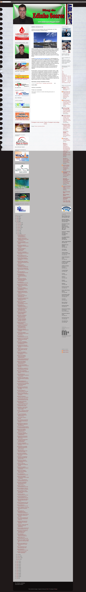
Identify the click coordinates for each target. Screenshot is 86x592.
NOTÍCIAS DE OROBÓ (65, 132)
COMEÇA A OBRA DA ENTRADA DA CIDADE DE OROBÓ (22, 464)
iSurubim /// (65, 158)
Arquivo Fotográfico (66, 88)
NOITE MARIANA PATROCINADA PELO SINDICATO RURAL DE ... (22, 535)
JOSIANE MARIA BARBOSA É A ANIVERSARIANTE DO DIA (23, 359)
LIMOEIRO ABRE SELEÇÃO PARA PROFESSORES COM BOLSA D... (23, 262)
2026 (17, 216)
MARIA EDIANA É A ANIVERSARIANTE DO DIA (22, 550)
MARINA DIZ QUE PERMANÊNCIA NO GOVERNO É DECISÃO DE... (23, 265)
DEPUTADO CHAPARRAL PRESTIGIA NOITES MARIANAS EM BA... (22, 316)
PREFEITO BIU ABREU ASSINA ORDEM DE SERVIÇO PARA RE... (23, 540)
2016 (17, 570)
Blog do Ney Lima (66, 91)
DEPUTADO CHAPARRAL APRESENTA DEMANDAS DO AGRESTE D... (22, 342)
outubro (18, 225)
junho (18, 232)
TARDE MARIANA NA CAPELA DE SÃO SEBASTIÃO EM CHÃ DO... (22, 500)
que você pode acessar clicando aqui (41, 58)
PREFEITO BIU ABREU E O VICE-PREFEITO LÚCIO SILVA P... (22, 544)
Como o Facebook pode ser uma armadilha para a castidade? (66, 168)
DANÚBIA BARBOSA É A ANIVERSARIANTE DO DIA (22, 382)
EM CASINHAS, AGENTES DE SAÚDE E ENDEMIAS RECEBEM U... (22, 299)
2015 (17, 571)
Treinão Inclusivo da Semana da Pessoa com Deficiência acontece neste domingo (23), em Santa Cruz (66, 95)
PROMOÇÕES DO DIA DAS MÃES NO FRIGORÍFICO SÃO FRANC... (22, 437)
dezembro (19, 222)
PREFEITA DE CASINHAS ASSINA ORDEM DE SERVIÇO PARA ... (22, 313)
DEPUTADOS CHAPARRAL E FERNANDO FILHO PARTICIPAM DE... (22, 531)
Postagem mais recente (37, 122)
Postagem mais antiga (53, 122)
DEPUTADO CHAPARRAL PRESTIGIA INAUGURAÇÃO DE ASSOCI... (22, 253)
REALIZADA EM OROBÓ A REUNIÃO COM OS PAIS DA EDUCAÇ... (22, 365)
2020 (17, 564)
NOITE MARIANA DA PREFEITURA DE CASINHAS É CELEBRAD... (23, 375)
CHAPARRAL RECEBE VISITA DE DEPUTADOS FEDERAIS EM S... (23, 378)
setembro (19, 227)
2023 (17, 221)
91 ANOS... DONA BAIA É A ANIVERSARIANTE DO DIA (22, 480)
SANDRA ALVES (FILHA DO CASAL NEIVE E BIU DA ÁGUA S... (22, 349)
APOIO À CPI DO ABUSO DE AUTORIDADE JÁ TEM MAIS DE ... (23, 269)
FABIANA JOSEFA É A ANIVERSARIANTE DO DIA (22, 486)
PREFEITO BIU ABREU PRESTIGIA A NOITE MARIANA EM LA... (21, 362)
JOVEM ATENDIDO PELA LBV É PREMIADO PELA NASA (22, 503)
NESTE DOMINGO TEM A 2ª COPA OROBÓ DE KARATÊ (22, 489)
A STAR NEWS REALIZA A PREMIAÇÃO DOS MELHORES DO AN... (22, 309)
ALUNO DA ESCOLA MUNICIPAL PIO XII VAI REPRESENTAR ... (22, 295)
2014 (17, 573)
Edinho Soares (65, 350)
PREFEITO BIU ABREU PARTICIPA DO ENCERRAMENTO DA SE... (22, 302)
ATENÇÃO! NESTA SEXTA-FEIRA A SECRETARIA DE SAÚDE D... (22, 292)
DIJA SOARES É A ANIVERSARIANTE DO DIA (22, 336)
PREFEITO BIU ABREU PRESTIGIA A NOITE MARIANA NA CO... (21, 430)
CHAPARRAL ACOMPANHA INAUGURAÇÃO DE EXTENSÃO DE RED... (22, 326)
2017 (17, 568)
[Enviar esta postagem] (54, 83)
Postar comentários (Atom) (40, 126)
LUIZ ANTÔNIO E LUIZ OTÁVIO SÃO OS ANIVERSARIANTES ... (21, 235)
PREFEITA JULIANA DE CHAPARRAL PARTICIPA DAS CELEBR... (22, 461)
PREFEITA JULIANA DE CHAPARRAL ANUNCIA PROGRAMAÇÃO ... (22, 279)
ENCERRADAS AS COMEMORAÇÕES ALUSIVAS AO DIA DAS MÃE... (22, 276)
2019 (17, 565)
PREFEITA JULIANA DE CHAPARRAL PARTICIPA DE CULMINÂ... (22, 330)
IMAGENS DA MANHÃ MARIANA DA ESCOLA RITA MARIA (22, 242)
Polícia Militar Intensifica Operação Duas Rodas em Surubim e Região (66, 182)
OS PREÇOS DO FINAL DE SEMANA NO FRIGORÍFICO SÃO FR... (22, 346)
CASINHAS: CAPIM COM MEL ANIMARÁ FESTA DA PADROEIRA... (22, 525)
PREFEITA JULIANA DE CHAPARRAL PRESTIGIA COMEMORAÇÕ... (22, 433)
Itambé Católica (66, 165)
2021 (17, 562)
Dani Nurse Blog (66, 124)
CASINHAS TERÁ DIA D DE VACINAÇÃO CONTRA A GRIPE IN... (22, 522)
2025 (17, 218)
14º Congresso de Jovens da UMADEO (66, 140)
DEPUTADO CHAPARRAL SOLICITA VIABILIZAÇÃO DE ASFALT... (23, 371)
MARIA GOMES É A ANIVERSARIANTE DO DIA (22, 505)
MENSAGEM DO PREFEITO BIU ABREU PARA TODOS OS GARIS (22, 388)
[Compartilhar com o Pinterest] (36, 84)
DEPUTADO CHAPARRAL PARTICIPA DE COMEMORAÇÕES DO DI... (22, 402)
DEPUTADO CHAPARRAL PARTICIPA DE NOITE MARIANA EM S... (22, 483)
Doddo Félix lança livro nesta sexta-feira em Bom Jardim (66, 174)
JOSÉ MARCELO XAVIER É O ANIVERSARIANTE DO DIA (22, 369)
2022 (17, 561)
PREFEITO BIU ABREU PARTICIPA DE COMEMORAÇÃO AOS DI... (22, 323)
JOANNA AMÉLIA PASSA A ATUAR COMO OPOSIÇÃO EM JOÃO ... (22, 259)
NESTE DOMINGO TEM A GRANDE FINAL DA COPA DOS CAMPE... (22, 491)
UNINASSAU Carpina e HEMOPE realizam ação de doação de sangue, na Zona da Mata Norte (66, 127)
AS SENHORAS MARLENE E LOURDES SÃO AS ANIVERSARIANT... (22, 440)
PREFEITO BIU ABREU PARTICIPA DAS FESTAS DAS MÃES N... (22, 353)
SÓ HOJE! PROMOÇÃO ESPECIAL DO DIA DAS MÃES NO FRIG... (22, 415)
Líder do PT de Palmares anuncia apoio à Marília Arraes (66, 134)
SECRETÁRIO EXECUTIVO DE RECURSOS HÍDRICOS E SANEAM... (23, 515)
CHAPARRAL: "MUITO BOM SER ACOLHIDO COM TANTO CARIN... (22, 408)
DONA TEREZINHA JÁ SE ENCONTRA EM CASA (22, 547)
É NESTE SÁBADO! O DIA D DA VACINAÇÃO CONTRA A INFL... (23, 508)
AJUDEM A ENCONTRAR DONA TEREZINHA (21, 552)
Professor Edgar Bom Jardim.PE (66, 108)
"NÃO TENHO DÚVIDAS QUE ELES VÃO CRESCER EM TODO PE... (22, 518)
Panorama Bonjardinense (66, 179)
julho (18, 230)
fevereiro (19, 557)
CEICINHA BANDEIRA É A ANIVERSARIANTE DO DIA (22, 497)
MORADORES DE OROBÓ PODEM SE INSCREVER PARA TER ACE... (22, 447)
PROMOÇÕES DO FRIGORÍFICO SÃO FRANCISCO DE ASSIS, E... (22, 306)
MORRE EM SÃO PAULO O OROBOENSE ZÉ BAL (22, 405)
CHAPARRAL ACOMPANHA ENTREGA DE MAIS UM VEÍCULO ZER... (22, 457)
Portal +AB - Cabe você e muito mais (66, 201)
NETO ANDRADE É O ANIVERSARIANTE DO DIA (22, 474)
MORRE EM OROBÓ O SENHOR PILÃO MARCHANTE (21, 249)
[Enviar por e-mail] (32, 84)
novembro (19, 224)
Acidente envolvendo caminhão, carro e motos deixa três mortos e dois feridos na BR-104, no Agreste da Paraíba (67, 119)
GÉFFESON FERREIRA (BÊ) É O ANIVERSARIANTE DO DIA (23, 427)
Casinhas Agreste (66, 115)
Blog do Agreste (66, 100)
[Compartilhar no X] (34, 84)
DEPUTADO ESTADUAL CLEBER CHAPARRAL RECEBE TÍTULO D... (21, 319)
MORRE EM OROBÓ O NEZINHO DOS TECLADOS (22, 397)
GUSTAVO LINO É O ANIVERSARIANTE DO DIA (22, 495)
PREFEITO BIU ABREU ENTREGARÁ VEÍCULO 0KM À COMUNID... (23, 477)
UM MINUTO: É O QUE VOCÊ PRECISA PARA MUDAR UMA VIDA (22, 339)
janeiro (18, 559)
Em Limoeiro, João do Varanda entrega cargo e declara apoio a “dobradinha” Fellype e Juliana (67, 103)
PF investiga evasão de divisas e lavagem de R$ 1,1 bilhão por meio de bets (66, 111)
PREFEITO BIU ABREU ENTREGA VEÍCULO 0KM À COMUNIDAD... (22, 468)
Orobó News (65, 138)
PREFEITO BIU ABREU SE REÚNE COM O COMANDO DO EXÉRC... (22, 394)
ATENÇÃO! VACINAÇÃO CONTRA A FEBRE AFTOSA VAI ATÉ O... (22, 444)
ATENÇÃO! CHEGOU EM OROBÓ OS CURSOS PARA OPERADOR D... (22, 239)
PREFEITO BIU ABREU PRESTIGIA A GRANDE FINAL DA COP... (22, 471)
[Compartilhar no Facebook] (35, 84)
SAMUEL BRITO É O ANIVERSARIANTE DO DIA (22, 538)
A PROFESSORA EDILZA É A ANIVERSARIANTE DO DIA (22, 399)
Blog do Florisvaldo (65, 144)
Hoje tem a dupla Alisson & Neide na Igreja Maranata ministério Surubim (66, 161)
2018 (17, 567)
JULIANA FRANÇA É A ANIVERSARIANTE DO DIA (22, 391)
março (18, 556)
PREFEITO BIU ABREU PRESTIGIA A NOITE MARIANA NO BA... (21, 356)
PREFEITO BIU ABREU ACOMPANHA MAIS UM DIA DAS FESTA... (22, 333)
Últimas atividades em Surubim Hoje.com (66, 198)
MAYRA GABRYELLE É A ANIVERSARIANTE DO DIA (22, 256)
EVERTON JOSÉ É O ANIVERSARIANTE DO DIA (22, 272)
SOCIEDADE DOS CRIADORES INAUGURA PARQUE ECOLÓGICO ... (23, 384)
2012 (17, 576)
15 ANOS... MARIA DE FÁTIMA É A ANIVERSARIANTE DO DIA (22, 411)
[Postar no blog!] (33, 84)
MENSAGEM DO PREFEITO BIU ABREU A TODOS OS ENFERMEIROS (22, 424)
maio (18, 233)
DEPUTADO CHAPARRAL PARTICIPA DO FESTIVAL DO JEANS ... (22, 454)
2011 (17, 578)
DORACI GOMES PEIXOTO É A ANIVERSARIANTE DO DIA (23, 528)
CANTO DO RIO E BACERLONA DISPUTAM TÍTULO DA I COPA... (22, 450)
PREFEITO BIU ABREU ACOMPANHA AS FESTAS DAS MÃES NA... (22, 288)
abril (18, 554)
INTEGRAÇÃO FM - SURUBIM (67, 172)
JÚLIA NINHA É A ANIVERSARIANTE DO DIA (22, 282)
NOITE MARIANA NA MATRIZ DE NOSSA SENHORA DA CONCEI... (22, 421)
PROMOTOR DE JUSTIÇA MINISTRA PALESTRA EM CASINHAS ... (22, 285)
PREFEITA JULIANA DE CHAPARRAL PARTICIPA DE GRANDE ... (22, 246)
